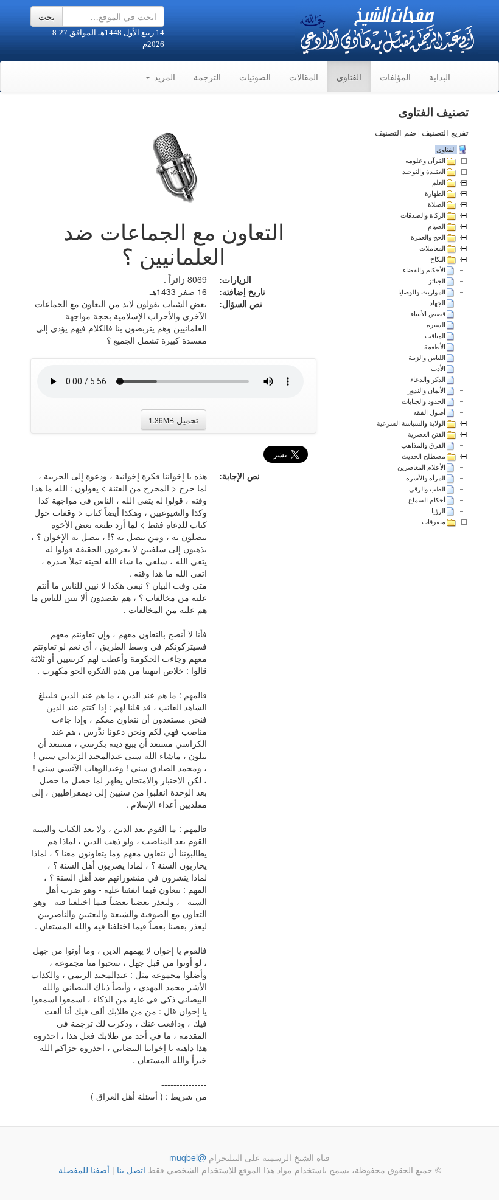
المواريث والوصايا (421, 292)
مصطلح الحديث (423, 456)
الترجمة (207, 77)
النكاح (437, 259)
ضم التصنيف (395, 132)
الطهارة (435, 193)
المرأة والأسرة (425, 478)
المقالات (303, 77)
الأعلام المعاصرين (421, 467)
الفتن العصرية (426, 434)
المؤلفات (395, 77)
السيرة (436, 324)
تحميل (173, 420)
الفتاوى (349, 77)
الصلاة (436, 204)
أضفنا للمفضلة (84, 1170)
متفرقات (433, 521)
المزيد (163, 77)
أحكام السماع (426, 500)
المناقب (435, 335)
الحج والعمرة (428, 237)
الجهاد (437, 303)
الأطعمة (434, 346)
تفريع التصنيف (445, 132)
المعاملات (432, 248)
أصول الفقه (429, 412)
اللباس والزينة (426, 357)
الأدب (438, 368)
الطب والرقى (427, 489)
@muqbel (187, 1157)
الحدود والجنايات (423, 401)
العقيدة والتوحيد (423, 171)
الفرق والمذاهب (423, 445)
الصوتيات (255, 77)
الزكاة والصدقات (422, 215)
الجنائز (436, 281)
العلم (438, 182)
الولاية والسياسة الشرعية (411, 423)
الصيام (436, 226)
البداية (439, 77)
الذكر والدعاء (427, 379)
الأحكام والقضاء (424, 270)
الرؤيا (438, 511)
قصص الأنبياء (428, 313)
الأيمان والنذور (426, 390)
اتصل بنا (129, 1170)
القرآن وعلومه (425, 160)
